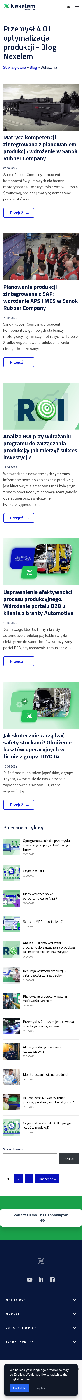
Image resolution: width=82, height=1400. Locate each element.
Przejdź (16, 213)
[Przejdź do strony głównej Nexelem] (19, 6)
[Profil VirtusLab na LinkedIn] (41, 1279)
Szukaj (69, 1158)
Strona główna (14, 67)
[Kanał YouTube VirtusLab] (29, 1279)
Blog (33, 67)
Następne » (47, 1178)
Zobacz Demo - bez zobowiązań (41, 1215)
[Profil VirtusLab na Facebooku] (52, 1279)
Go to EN (19, 1388)
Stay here (40, 1388)
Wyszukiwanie (13, 1149)
